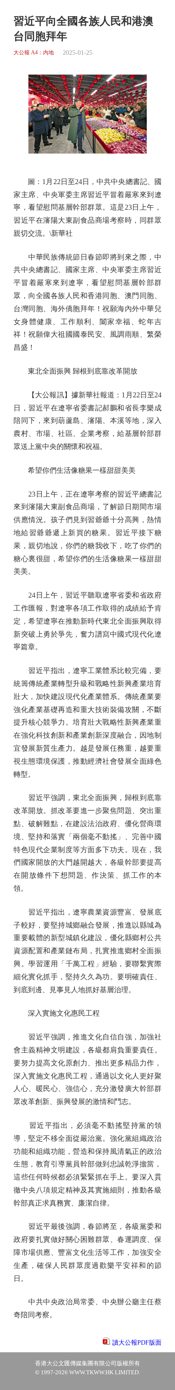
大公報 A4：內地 (33, 53)
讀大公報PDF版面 (137, 1342)
